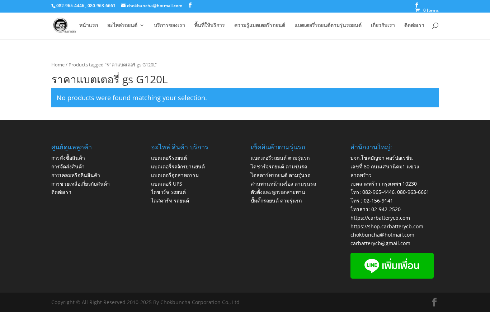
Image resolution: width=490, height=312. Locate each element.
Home (58, 64)
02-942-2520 (386, 209)
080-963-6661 (413, 191)
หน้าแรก (88, 25)
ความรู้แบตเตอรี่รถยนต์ (259, 25)
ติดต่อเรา (414, 25)
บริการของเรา (169, 25)
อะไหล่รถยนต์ (122, 25)
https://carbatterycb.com (380, 217)
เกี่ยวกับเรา (383, 25)
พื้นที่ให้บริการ (209, 25)
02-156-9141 (378, 200)
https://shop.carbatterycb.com (386, 226)
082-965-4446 (378, 191)
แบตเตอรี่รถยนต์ (169, 157)
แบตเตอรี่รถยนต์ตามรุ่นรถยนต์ (328, 25)
